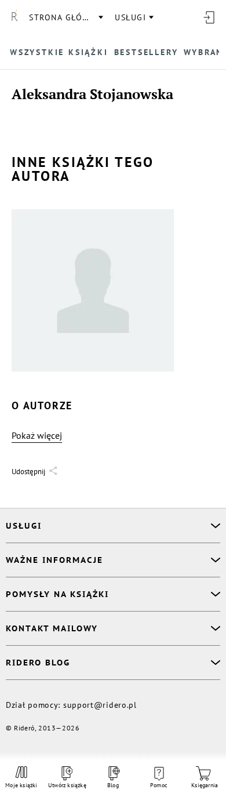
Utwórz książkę (67, 785)
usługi (130, 17)
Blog (113, 785)
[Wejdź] (208, 17)
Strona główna (65, 17)
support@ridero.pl (100, 705)
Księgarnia (204, 785)
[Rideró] (14, 17)
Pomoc (158, 785)
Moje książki (21, 785)
